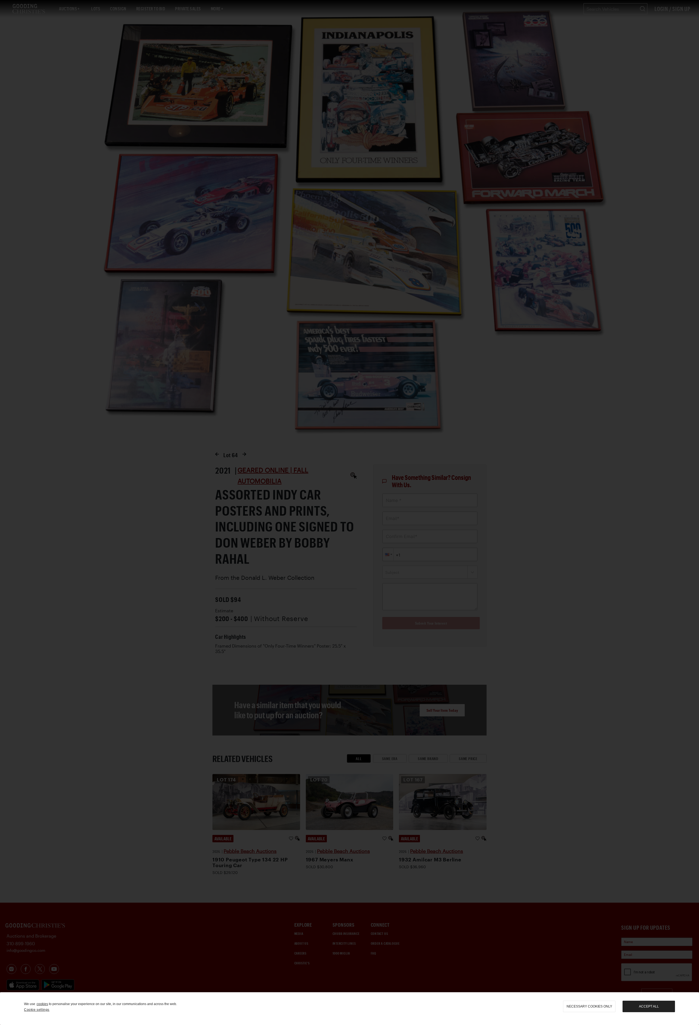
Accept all (649, 1006)
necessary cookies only (589, 1006)
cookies (42, 1004)
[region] (349, 1008)
